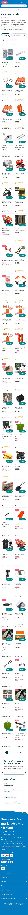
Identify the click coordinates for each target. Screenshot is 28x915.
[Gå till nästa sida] (24, 752)
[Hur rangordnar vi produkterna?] (3, 40)
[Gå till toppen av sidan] (24, 813)
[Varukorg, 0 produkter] (22, 2)
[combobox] (14, 5)
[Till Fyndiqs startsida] (4, 2)
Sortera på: (8, 40)
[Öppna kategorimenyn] (25, 2)
